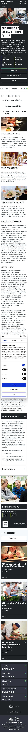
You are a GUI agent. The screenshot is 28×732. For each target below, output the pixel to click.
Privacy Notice (11, 724)
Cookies (4, 724)
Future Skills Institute (7, 696)
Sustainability (20, 727)
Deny (14, 394)
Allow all (14, 385)
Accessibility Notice (21, 724)
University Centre (6, 681)
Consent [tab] (5, 340)
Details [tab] (14, 340)
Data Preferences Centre (10, 727)
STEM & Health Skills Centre (9, 689)
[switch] (24, 369)
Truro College (5, 666)
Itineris (17, 729)
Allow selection (14, 389)
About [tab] (23, 340)
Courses (4, 6)
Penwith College (6, 673)
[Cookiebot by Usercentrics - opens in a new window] (20, 336)
